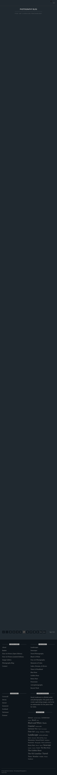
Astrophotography (37, 685)
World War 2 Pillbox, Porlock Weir (28, 360)
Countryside (38, 726)
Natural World (39, 740)
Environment (44, 729)
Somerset (5, 706)
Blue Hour (34, 672)
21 (37, 632)
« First (4, 632)
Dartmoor (5, 712)
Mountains (31, 740)
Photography (38, 742)
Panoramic (34, 682)
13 (10, 632)
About (4, 647)
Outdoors (47, 740)
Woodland (30, 759)
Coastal (31, 726)
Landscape (33, 734)
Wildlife (41, 756)
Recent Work (35, 688)
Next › (41, 632)
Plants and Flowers (46, 742)
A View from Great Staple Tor (28, 208)
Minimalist (34, 737)
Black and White (35, 723)
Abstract (30, 718)
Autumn (29, 720)
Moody (45, 737)
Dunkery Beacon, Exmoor (28, 614)
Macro (29, 738)
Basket (4, 650)
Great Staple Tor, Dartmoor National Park (28, 56)
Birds (38, 720)
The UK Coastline (35, 753)
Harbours (42, 732)
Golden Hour (35, 675)
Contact (4, 666)
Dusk (39, 729)
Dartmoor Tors (33, 729)
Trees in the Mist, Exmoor (28, 512)
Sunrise (34, 748)
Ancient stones (37, 718)
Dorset (4, 703)
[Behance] (9, 3)
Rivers (37, 745)
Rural (41, 745)
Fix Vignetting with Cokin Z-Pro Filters (28, 411)
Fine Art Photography (38, 660)
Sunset (38, 748)
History (47, 732)
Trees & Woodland (37, 669)
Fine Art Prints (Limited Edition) (13, 657)
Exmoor (4, 715)
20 (34, 632)
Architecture (45, 718)
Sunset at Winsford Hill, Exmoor (28, 461)
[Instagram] (7, 3)
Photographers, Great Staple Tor (28, 157)
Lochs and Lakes (43, 735)
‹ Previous (7, 632)
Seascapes (34, 650)
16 (20, 632)
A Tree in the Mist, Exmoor (28, 107)
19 (30, 632)
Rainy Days (34, 679)
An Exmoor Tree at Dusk (28, 309)
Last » (44, 632)
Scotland (5, 709)
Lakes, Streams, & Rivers (39, 666)
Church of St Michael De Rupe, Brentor (28, 259)
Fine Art (31, 731)
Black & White (35, 657)
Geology (37, 732)
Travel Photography (37, 654)
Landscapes (34, 647)
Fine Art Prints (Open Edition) (12, 654)
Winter (46, 756)
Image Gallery (6, 660)
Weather (36, 756)
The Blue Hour (45, 748)
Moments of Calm (36, 663)
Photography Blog (8, 663)
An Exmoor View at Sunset (28, 563)
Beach (34, 720)
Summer (30, 748)
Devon (4, 700)
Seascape (47, 745)
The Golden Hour (34, 750)
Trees (30, 756)
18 (27, 632)
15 (17, 632)
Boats (45, 723)
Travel (45, 753)
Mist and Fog (40, 738)
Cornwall (5, 696)
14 (13, 632)
